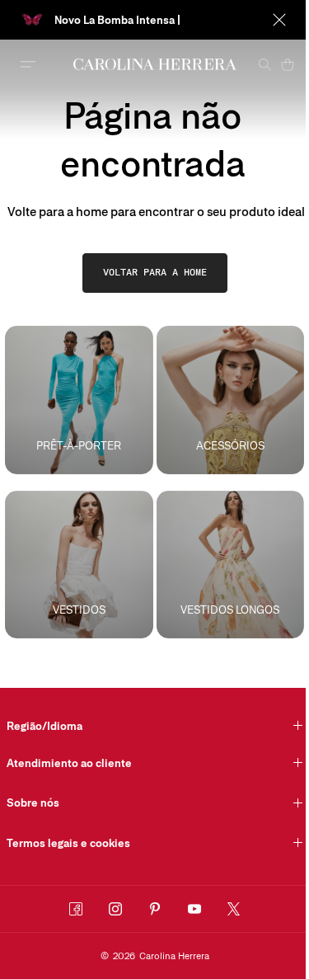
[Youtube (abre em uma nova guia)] (194, 908)
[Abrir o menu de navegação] (28, 64)
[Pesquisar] (264, 64)
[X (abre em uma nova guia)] (234, 908)
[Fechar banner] (279, 20)
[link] (154, 273)
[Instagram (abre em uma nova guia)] (115, 908)
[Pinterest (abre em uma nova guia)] (155, 908)
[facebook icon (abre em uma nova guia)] (75, 908)
